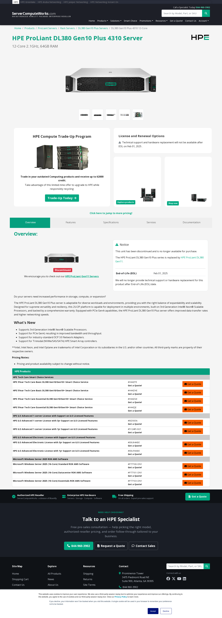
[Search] (207, 566)
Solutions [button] (115, 20)
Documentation (191, 222)
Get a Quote (194, 384)
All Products (54, 573)
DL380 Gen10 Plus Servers (93, 28)
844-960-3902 (203, 7)
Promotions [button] (145, 20)
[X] (173, 578)
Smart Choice (130, 20)
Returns (87, 579)
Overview (30, 222)
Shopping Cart (20, 579)
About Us (53, 584)
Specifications (111, 222)
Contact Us (190, 20)
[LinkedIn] (184, 578)
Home (92, 20)
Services (151, 222)
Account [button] (203, 20)
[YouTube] (179, 578)
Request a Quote (113, 546)
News (51, 579)
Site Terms (89, 584)
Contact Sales (145, 546)
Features (71, 222)
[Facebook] (168, 578)
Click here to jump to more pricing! (111, 213)
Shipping (88, 573)
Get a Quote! (176, 20)
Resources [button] (161, 20)
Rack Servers (67, 28)
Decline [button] (166, 611)
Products (29, 28)
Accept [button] (153, 611)
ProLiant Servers (47, 28)
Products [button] (101, 20)
